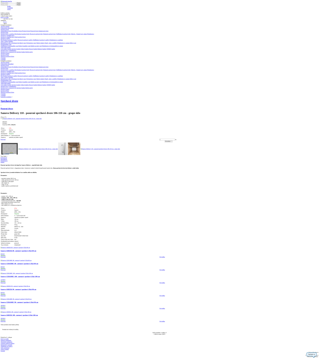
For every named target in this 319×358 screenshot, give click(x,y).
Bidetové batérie (42, 49)
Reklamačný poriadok (6, 345)
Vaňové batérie (25, 49)
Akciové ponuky (5, 26)
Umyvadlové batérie (6, 49)
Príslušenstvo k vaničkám (56, 40)
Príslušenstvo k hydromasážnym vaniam (52, 46)
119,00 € (3, 279)
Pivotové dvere (26, 31)
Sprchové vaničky (5, 38)
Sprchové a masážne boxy (7, 35)
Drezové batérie (33, 49)
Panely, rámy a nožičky (51, 43)
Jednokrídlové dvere (6, 31)
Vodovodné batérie (6, 47)
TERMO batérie (50, 49)
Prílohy (2, 162)
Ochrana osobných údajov (7, 343)
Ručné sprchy (29, 52)
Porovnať (3, 139)
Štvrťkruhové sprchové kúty (22, 34)
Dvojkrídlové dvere (17, 31)
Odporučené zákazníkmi (7, 28)
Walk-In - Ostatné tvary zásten (79, 34)
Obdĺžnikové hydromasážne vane (10, 46)
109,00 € (3, 305)
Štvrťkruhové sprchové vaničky (9, 40)
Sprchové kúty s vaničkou (8, 34)
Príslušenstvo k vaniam (63, 43)
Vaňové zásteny (40, 43)
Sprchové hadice (21, 52)
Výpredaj (3, 58)
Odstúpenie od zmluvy (7, 346)
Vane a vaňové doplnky (7, 41)
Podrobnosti (4, 157)
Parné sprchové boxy (20, 37)
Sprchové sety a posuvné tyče (9, 52)
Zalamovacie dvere (43, 31)
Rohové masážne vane (25, 46)
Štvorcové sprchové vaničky (25, 40)
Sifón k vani (73, 43)
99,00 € (3, 254)
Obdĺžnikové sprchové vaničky (41, 40)
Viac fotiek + (4, 156)
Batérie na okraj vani (36, 46)
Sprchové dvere (5, 29)
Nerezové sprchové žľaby (7, 56)
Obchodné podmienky (6, 342)
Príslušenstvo (90, 34)
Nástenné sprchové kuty (49, 34)
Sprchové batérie (16, 49)
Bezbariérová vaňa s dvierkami (9, 43)
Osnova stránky (5, 349)
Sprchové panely (5, 53)
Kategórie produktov (6, 97)
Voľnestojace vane (31, 43)
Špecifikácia (4, 159)
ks (175, 139)
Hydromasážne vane (6, 44)
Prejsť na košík (5, 17)
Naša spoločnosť (5, 348)
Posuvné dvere (34, 31)
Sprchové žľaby (5, 55)
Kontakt (3, 351)
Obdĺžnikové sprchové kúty (63, 34)
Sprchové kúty (4, 32)
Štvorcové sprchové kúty (36, 34)
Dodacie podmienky (6, 340)
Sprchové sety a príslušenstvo (8, 50)
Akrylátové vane (21, 43)
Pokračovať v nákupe (6, 337)
